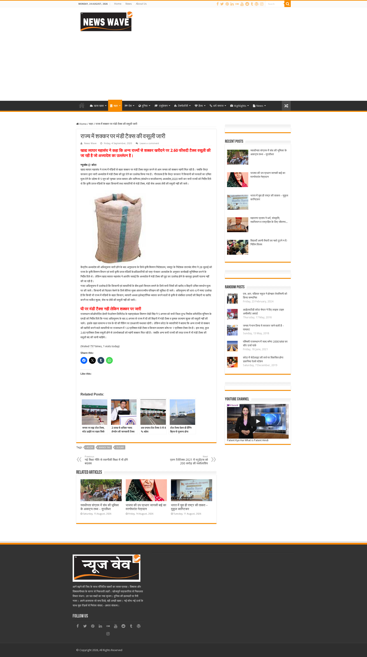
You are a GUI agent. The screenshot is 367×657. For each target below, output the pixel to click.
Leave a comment (149, 143)
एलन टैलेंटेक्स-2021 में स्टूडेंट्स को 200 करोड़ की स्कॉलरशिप (189, 460)
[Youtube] (242, 4)
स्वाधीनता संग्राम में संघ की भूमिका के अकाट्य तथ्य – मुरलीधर (99, 507)
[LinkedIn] (232, 4)
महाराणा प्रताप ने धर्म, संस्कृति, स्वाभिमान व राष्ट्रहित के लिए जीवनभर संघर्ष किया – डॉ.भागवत (268, 220)
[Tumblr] (251, 4)
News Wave (90, 143)
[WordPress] (256, 4)
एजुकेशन (163, 105)
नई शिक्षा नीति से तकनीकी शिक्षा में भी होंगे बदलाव (106, 460)
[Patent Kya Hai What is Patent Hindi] (258, 421)
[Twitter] (222, 4)
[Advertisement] (183, 64)
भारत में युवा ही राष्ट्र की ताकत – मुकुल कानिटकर (269, 197)
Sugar (120, 447)
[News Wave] (106, 21)
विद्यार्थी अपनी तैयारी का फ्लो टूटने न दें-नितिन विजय (269, 242)
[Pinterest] (227, 4)
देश (130, 105)
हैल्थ (201, 105)
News (129, 3)
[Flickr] (237, 4)
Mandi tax (104, 447)
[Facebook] (217, 4)
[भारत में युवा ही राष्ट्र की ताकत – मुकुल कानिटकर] (237, 203)
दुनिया (145, 105)
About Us (141, 3)
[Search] (287, 4)
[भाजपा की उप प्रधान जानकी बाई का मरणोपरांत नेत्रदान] (237, 180)
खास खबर (99, 105)
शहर (116, 105)
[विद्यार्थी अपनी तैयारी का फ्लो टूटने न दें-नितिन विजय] (237, 248)
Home (117, 3)
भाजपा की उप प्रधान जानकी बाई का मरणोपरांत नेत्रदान (146, 507)
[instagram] (262, 4)
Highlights (240, 105)
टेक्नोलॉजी (183, 105)
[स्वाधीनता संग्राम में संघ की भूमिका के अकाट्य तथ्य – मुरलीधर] (237, 158)
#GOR (89, 447)
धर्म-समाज (218, 105)
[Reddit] (247, 4)
